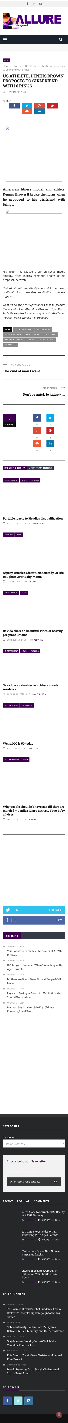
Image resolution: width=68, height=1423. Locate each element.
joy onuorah (36, 523)
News (6, 60)
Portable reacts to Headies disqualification (33, 518)
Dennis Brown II (13, 334)
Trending (35, 480)
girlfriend (51, 334)
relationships (46, 339)
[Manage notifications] (59, 1415)
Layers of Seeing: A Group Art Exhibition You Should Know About (39, 1274)
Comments (41, 1201)
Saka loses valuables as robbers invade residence (30, 687)
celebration (43, 329)
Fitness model (33, 334)
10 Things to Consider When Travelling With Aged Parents (40, 1233)
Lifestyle (9, 534)
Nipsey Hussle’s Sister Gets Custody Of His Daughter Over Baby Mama (33, 575)
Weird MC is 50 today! (18, 743)
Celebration (27, 705)
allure (29, 1282)
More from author (40, 468)
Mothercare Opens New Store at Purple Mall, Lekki (41, 1252)
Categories (9, 1137)
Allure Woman (11, 705)
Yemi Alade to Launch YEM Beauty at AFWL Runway (34, 45)
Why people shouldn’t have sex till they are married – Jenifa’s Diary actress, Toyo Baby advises (34, 810)
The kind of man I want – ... (24, 371)
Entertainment (11, 480)
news (32, 339)
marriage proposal (14, 339)
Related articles (15, 468)
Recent (8, 1201)
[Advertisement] (34, 872)
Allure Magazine (12, 759)
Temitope (33, 748)
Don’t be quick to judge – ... (44, 394)
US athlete (10, 344)
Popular (23, 1201)
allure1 (38, 640)
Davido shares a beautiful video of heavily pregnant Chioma (33, 633)
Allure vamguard (23, 329)
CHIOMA (32, 581)
